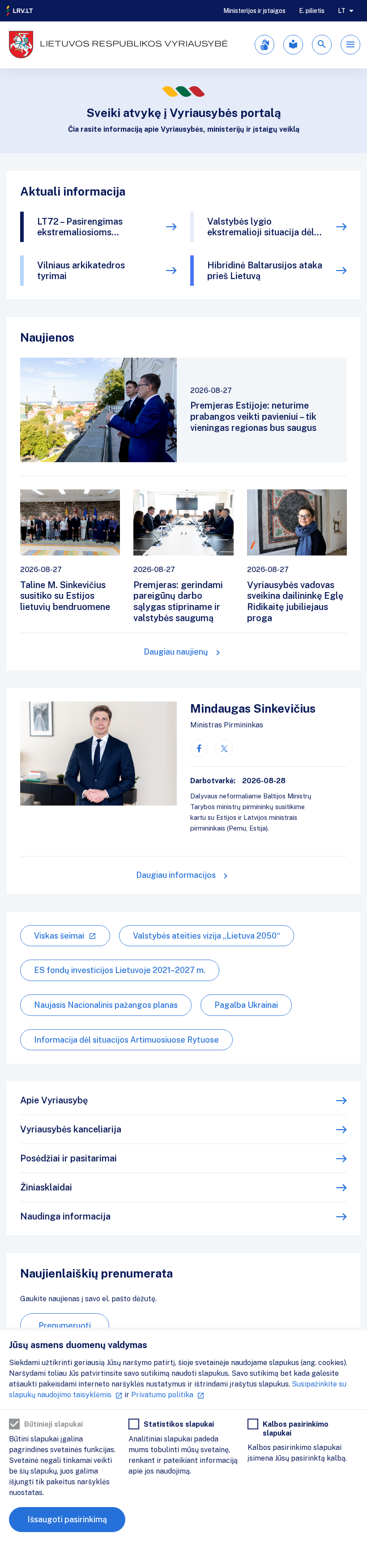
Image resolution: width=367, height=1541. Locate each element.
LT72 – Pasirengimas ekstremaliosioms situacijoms (80, 227)
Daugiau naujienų (176, 651)
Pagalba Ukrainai (246, 1005)
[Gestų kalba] (264, 44)
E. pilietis (311, 10)
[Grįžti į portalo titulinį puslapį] (20, 10)
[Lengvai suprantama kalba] (293, 44)
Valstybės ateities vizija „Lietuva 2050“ (206, 935)
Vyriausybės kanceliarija (70, 1129)
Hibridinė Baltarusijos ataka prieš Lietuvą (264, 270)
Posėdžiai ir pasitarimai (68, 1158)
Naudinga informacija (65, 1216)
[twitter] (224, 748)
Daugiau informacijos (176, 875)
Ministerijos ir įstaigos (254, 10)
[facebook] (199, 748)
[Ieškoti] (322, 44)
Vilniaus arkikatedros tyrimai (81, 270)
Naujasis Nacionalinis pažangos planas (106, 1005)
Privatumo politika (162, 1395)
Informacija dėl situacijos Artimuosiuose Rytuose (126, 1039)
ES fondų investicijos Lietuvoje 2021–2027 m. (119, 970)
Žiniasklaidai (46, 1187)
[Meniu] (350, 44)
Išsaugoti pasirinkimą (67, 1519)
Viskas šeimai (59, 935)
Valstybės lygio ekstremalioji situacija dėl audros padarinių (260, 227)
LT (342, 10)
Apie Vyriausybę (54, 1100)
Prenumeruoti (64, 1325)
